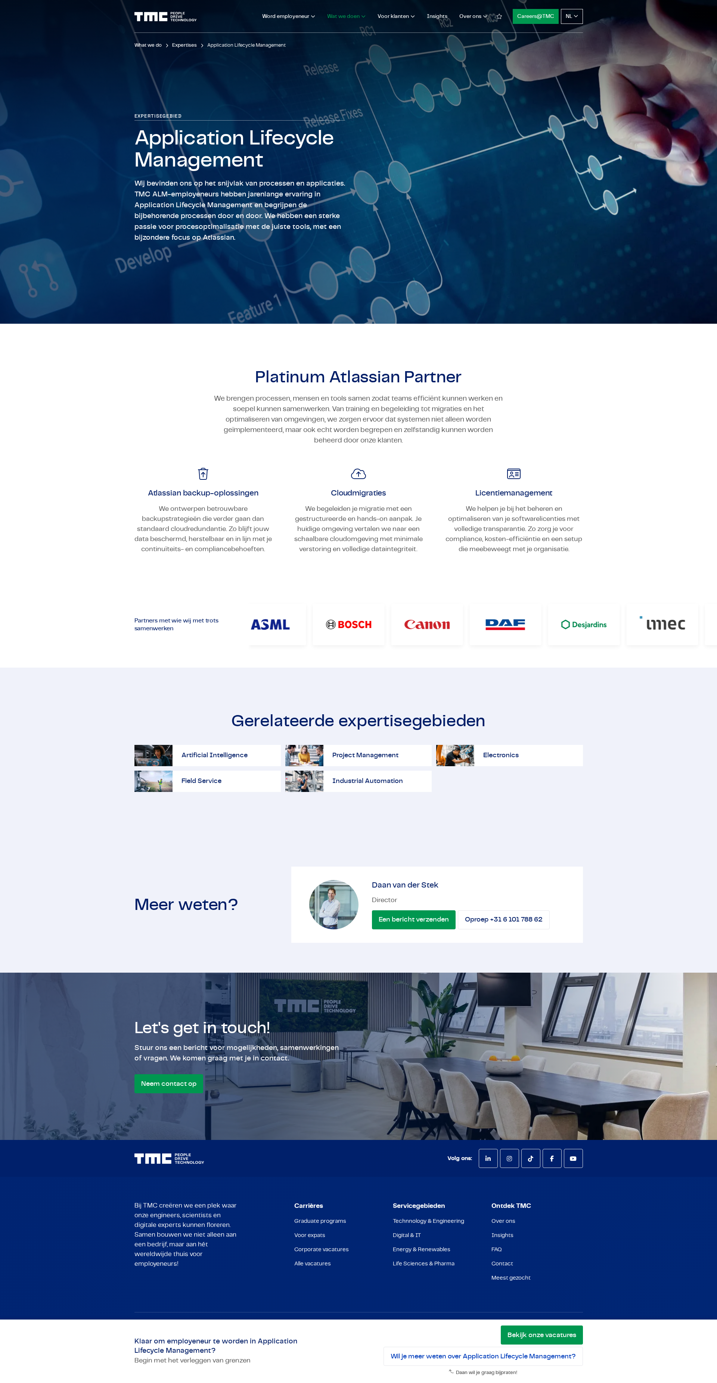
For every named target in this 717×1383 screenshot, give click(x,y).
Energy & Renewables (421, 1249)
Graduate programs (320, 1221)
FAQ (496, 1249)
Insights (437, 16)
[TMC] (165, 16)
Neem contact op (168, 1084)
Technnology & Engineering (428, 1221)
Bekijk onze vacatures (542, 1335)
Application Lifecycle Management (246, 45)
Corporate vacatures (321, 1249)
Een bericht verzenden (414, 919)
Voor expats (309, 1235)
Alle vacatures (312, 1264)
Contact (502, 1264)
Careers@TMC (535, 16)
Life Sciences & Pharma (423, 1264)
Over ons (503, 1221)
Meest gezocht (511, 1278)
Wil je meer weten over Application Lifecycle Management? (483, 1356)
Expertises (184, 45)
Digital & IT (407, 1235)
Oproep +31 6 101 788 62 (504, 919)
